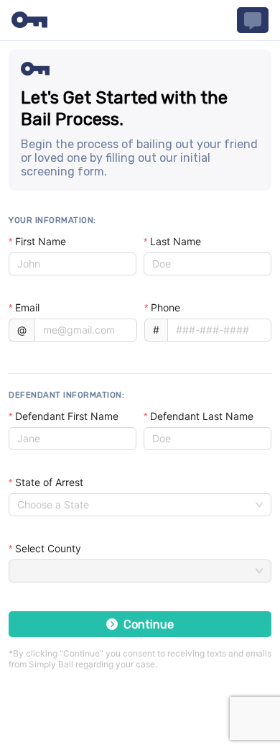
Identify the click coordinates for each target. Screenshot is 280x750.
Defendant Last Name (201, 416)
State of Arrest (49, 482)
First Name (40, 241)
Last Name (175, 241)
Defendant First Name (66, 416)
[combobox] (133, 505)
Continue (148, 624)
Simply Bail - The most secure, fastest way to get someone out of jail (29, 20)
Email (27, 307)
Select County (48, 548)
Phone (165, 307)
